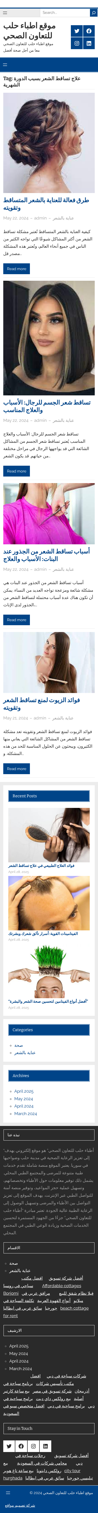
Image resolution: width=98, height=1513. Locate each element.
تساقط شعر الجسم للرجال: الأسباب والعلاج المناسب (47, 406)
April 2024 (23, 1106)
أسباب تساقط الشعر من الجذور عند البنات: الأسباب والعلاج (46, 555)
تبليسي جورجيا (80, 1477)
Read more (16, 269)
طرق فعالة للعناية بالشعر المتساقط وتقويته (46, 204)
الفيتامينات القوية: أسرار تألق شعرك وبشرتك (43, 933)
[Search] (93, 12)
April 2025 (23, 1091)
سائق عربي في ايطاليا (22, 1308)
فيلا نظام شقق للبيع (76, 1293)
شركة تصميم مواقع (20, 1505)
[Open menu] (5, 13)
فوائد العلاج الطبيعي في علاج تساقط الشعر (41, 865)
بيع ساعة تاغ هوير (18, 1470)
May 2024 (23, 1098)
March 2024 (25, 1113)
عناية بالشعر (63, 217)
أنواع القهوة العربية (54, 1300)
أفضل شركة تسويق (66, 1278)
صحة (18, 1045)
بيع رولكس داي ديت (53, 1398)
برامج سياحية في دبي (66, 1405)
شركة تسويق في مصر (52, 1391)
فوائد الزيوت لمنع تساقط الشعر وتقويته (41, 704)
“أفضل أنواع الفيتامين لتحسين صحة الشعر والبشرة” (48, 1001)
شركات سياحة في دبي (66, 1375)
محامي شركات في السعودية (42, 1463)
